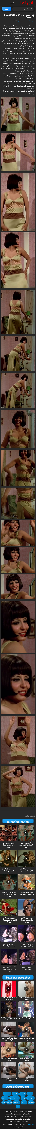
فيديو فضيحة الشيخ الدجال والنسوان (9, 1079)
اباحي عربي (31, 1102)
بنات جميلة (9, 1102)
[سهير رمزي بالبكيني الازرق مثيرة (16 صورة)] (26, 882)
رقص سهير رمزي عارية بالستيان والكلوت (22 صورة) (9, 894)
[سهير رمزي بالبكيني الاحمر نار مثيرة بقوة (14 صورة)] (8, 907)
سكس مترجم (26, 1119)
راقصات (23, 1098)
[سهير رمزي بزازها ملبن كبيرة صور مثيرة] (8, 858)
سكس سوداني (10, 1119)
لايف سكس (17, 1116)
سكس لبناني (18, 1119)
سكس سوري (24, 1121)
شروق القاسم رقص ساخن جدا (27, 1039)
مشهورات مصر (7, 1093)
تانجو (22, 1116)
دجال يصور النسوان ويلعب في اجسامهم (9, 1039)
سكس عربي (9, 1114)
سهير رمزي (21, 20)
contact (10, 1121)
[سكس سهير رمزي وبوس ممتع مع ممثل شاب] (8, 833)
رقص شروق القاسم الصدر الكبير (27, 1019)
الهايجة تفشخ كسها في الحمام (26, 1079)
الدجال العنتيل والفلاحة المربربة (26, 1059)
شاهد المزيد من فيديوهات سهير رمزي (18, 821)
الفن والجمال (31, 20)
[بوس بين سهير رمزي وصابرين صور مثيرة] (26, 933)
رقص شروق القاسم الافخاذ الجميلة (9, 1019)
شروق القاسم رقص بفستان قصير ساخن (9, 998)
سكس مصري (7, 1111)
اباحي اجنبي (24, 1102)
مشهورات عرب (30, 1098)
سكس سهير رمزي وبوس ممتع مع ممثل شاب (9, 845)
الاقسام (30, 1111)
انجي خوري (15, 1111)
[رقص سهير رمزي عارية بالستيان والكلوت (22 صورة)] (8, 882)
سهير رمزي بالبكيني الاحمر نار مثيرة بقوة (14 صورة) (9, 920)
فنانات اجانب (15, 1093)
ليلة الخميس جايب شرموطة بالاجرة (9, 1059)
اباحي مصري (5, 1098)
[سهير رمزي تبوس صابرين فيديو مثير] (27, 957)
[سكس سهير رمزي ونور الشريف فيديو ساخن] (26, 858)
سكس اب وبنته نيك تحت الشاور (27, 998)
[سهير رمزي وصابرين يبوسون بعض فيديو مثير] (8, 933)
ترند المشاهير (23, 1111)
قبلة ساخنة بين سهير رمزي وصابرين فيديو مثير (10, 969)
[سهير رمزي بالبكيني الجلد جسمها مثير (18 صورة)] (26, 907)
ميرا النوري (28, 1116)
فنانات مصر (29, 1093)
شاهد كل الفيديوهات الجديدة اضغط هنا (18, 1086)
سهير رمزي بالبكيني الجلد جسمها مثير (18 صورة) (26, 920)
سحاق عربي (17, 1121)
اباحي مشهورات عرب (14, 1098)
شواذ (18, 1106)
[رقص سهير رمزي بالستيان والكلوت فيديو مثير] (26, 833)
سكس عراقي (17, 1114)
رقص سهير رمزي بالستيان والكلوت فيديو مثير (26, 845)
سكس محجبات (9, 1116)
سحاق (3, 1102)
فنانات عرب (22, 1093)
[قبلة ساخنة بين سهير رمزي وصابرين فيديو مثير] (9, 957)
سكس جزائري (26, 1114)
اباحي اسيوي (16, 1102)
